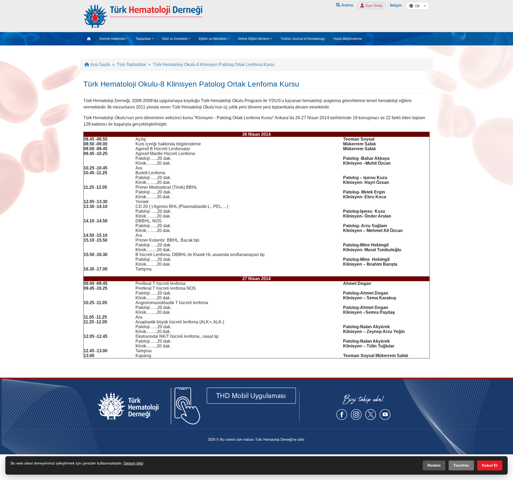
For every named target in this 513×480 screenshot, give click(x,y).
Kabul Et (490, 465)
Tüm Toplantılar (131, 64)
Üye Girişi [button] (373, 5)
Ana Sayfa (99, 64)
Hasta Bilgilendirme (347, 39)
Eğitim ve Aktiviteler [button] (213, 39)
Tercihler (461, 465)
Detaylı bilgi (133, 463)
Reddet (434, 465)
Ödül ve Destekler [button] (175, 39)
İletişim (396, 5)
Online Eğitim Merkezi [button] (254, 39)
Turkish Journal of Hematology (303, 39)
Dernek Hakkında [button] (112, 39)
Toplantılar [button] (143, 39)
